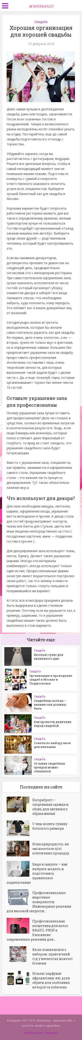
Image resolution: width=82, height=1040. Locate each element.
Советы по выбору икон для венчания (52, 745)
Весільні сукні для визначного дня (48, 657)
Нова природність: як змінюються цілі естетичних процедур (50, 848)
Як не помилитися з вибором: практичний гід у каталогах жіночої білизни (52, 956)
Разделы (51, 1033)
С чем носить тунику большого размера (49, 826)
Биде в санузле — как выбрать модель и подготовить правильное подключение (37, 873)
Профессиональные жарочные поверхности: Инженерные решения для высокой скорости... (39, 902)
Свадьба (41, 22)
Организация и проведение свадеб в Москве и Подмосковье (50, 679)
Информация (33, 1033)
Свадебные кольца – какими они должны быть (50, 704)
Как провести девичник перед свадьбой (52, 724)
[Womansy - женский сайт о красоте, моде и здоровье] (41, 5)
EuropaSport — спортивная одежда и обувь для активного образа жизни (50, 807)
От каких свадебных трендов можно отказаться (49, 767)
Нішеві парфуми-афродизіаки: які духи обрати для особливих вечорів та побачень (51, 980)
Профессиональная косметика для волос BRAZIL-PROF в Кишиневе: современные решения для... (37, 930)
